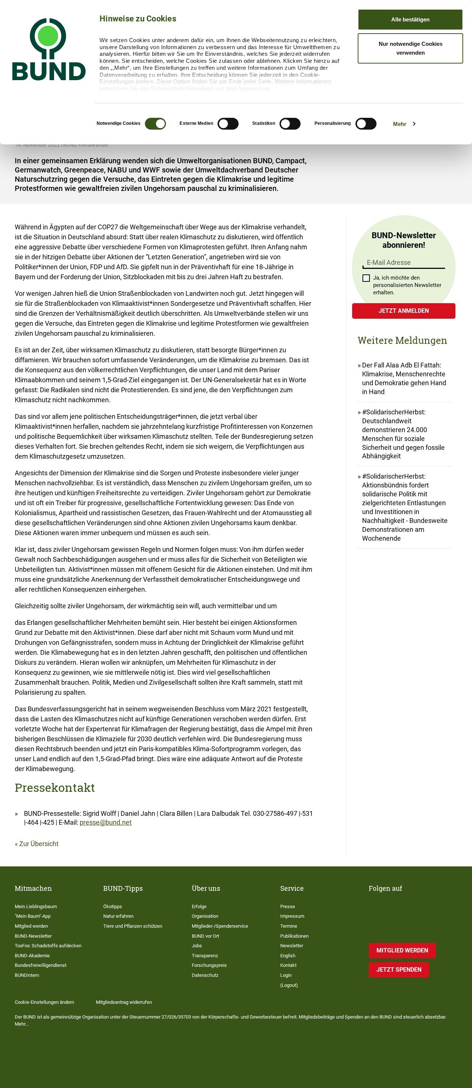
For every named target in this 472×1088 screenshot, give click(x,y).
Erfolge (199, 906)
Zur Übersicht (39, 844)
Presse (287, 906)
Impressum (254, 88)
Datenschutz (205, 975)
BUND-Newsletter (33, 936)
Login (286, 975)
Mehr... (21, 1024)
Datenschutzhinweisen (182, 88)
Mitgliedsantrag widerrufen (124, 1002)
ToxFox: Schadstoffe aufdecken (48, 945)
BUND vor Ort (205, 936)
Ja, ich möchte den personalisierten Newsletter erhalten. (407, 285)
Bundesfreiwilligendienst (40, 965)
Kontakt (288, 965)
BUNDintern (27, 975)
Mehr (399, 124)
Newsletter (291, 945)
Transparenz (205, 955)
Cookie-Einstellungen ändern (44, 1002)
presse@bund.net (106, 822)
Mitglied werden (31, 926)
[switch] (228, 124)
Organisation (205, 916)
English (287, 955)
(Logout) (289, 985)
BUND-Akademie (32, 955)
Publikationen (294, 936)
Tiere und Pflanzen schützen (132, 926)
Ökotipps (112, 906)
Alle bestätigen (410, 19)
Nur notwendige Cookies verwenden (410, 48)
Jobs (197, 945)
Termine (288, 926)
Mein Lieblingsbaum (36, 906)
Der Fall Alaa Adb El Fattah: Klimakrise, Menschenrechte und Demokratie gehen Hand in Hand (404, 378)
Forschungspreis (209, 965)
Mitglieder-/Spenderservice (220, 926)
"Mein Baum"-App (33, 916)
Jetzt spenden (398, 969)
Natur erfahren (118, 916)
